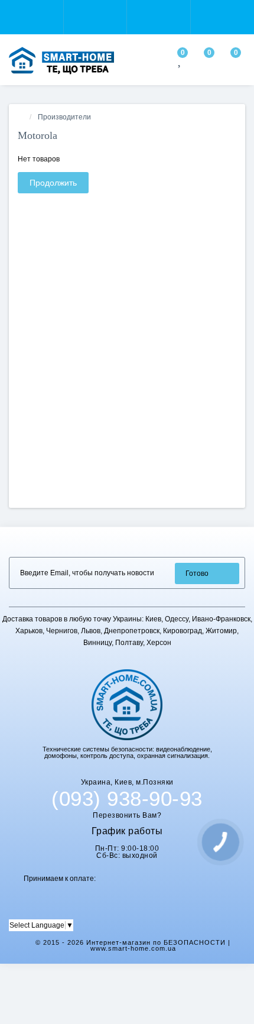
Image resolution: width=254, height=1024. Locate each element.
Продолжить (53, 182)
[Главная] (21, 117)
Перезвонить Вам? (127, 815)
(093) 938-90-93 (127, 799)
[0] (180, 62)
